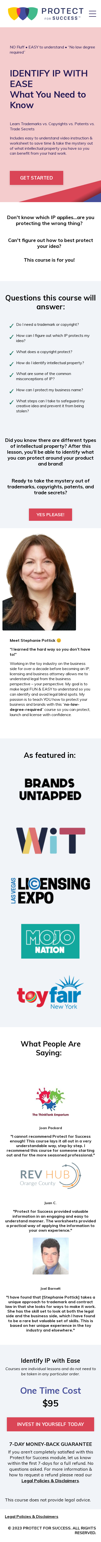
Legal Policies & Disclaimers (50, 1480)
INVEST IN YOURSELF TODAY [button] (50, 1424)
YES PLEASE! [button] (50, 514)
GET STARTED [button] (36, 178)
